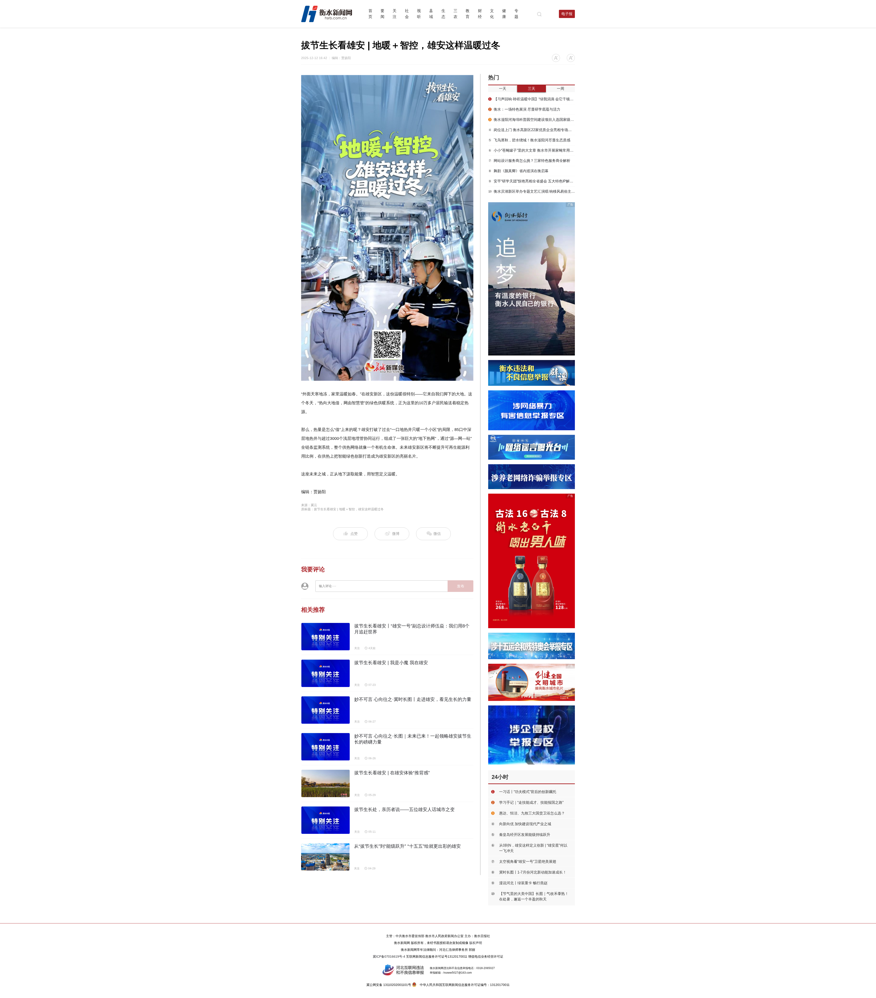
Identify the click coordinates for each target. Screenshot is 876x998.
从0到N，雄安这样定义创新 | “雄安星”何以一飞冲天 (533, 848)
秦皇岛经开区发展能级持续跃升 (524, 835)
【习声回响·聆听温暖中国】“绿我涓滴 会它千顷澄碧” (532, 99)
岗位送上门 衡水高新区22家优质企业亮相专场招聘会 (532, 130)
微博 (395, 534)
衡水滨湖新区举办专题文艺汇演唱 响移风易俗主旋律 (531, 191)
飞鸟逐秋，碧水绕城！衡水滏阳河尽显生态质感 (529, 140)
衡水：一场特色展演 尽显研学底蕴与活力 (524, 109)
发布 (460, 586)
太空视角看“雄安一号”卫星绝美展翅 (527, 861)
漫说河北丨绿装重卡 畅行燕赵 (523, 883)
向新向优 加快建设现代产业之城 (525, 824)
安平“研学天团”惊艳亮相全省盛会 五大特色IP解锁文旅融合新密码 (532, 181)
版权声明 (475, 943)
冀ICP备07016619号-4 (389, 956)
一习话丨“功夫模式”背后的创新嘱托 (527, 792)
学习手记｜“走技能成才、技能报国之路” (531, 802)
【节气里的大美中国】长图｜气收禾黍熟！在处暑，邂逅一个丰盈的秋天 (533, 896)
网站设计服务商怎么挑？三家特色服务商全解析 (529, 161)
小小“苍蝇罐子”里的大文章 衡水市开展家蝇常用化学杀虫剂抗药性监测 (532, 150)
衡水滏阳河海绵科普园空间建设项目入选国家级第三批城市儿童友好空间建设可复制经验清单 (532, 120)
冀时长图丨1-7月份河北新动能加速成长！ (532, 872)
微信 (437, 534)
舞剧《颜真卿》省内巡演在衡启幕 (518, 171)
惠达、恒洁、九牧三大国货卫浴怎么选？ (532, 813)
